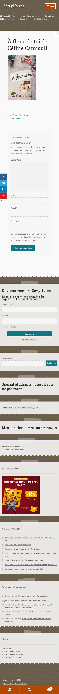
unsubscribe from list (29, 340)
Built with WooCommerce (15, 684)
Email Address (8, 304)
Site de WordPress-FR (11, 657)
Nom (13, 196)
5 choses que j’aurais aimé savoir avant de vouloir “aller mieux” (31, 554)
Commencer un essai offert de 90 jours (20, 407)
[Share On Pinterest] (3, 196)
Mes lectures (18, 16)
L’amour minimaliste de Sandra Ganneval (28, 620)
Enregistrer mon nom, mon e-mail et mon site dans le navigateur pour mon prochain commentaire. (29, 237)
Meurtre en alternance (12, 446)
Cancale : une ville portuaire (18, 544)
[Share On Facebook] (3, 177)
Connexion (6, 648)
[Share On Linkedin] (3, 189)
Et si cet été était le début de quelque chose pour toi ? (31, 564)
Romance (30, 16)
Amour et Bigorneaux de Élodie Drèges (22, 549)
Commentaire (18, 160)
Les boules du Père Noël (13, 449)
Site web (15, 221)
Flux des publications (11, 651)
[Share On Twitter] (3, 183)
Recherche (29, 689)
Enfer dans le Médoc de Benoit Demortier (24, 560)
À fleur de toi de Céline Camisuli (18, 117)
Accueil (6, 16)
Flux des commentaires (12, 654)
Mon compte (10, 689)
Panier (45, 687)
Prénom (5, 315)
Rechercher (7, 358)
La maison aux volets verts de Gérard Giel (24, 569)
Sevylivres (14, 5)
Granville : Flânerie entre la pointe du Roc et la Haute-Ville (30, 539)
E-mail (15, 208)
